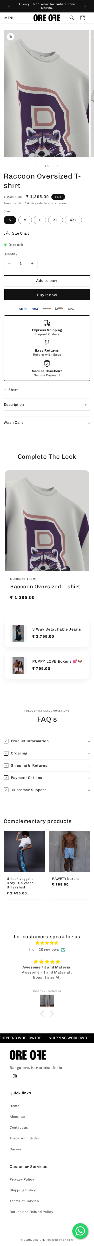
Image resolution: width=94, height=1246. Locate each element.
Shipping (30, 203)
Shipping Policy (23, 1190)
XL (55, 220)
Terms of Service (24, 1201)
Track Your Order (25, 1138)
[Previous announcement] (9, 6)
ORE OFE (39, 1239)
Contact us (19, 1127)
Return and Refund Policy (31, 1212)
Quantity (10, 254)
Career (16, 1149)
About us (17, 1117)
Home (14, 1106)
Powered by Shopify (60, 1239)
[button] (9, 17)
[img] (47, 943)
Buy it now (47, 295)
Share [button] (13, 390)
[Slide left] (36, 166)
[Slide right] (57, 166)
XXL (73, 220)
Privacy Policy (22, 1179)
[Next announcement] (85, 6)
